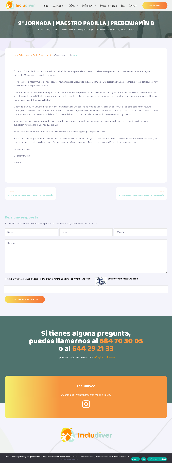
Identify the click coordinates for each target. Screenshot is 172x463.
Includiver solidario (108, 5)
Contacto (132, 5)
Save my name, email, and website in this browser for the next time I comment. (43, 279)
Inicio (45, 5)
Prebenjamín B (45, 55)
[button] (154, 5)
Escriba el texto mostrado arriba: (123, 279)
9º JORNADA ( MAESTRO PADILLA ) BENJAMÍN (127, 194)
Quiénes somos (88, 5)
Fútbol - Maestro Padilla (28, 55)
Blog (123, 5)
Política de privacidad (157, 459)
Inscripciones (57, 5)
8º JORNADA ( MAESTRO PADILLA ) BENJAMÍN (45, 194)
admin (74, 55)
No (143, 459)
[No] (169, 458)
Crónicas (72, 5)
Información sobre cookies (67, 459)
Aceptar (135, 459)
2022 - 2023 (13, 55)
